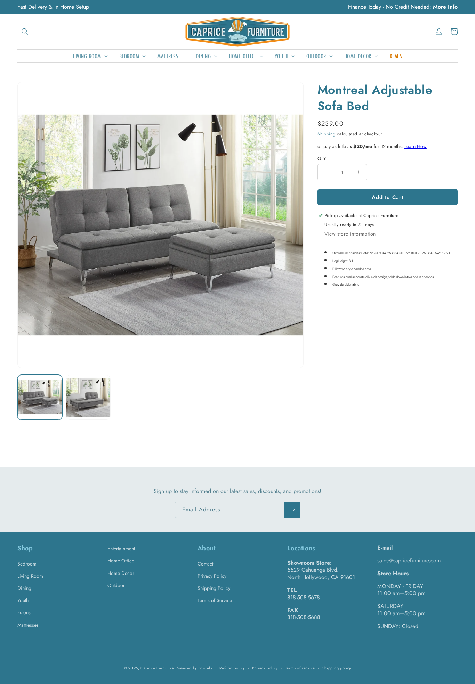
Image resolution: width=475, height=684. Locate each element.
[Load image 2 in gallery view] (88, 397)
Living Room (30, 575)
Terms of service (300, 668)
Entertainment (121, 548)
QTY (321, 158)
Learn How (415, 146)
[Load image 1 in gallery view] (39, 397)
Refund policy (232, 668)
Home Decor (120, 573)
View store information (350, 233)
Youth (23, 600)
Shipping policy (337, 668)
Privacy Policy (212, 575)
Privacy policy (265, 668)
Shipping (326, 134)
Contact (205, 563)
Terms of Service (215, 600)
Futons (24, 612)
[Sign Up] (292, 510)
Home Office (120, 560)
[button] (25, 31)
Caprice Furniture (157, 668)
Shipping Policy (214, 588)
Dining (24, 588)
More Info (445, 7)
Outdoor (116, 585)
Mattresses (28, 624)
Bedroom (27, 563)
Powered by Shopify (194, 668)
